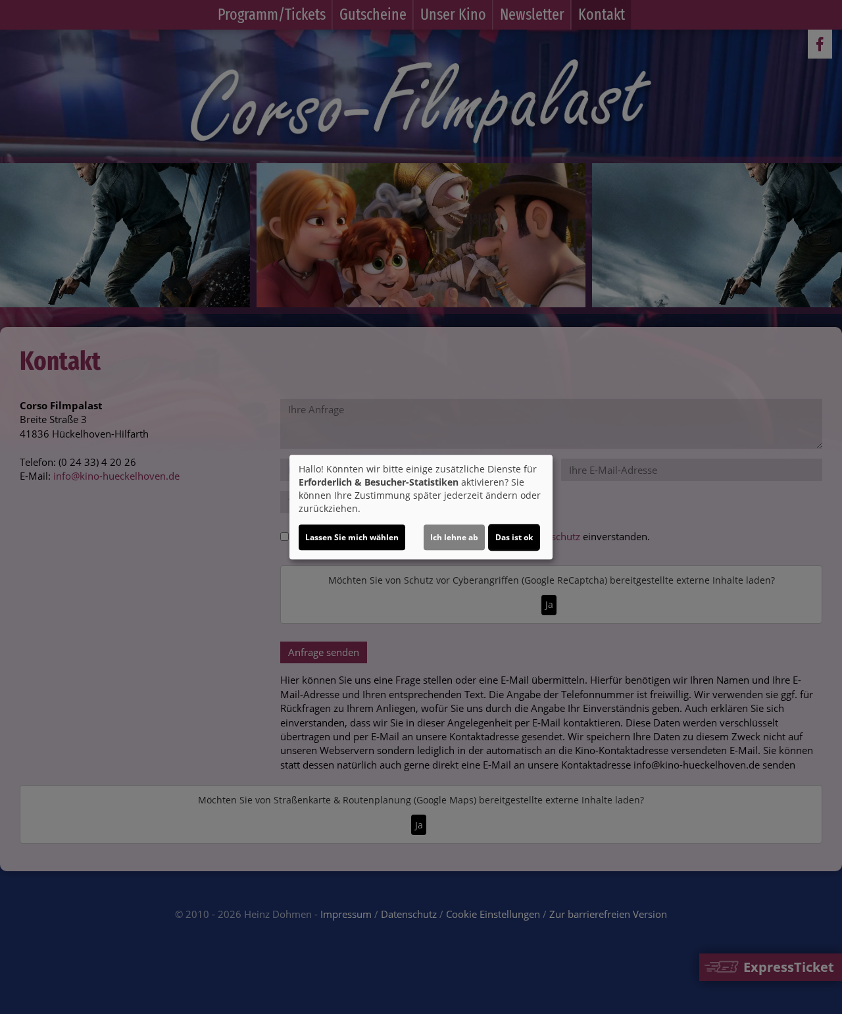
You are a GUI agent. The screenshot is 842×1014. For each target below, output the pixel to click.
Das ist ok (514, 537)
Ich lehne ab (454, 537)
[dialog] (421, 507)
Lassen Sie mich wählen (352, 537)
